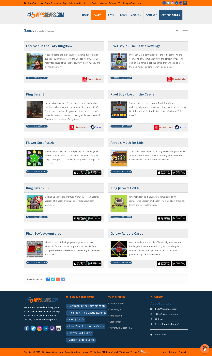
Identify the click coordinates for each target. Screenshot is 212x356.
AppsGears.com (133, 3)
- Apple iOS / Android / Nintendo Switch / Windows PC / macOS (90, 3)
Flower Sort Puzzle (80, 333)
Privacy (172, 352)
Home (178, 30)
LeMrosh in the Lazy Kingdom (87, 306)
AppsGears (33, 3)
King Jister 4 (116, 315)
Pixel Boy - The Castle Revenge (87, 312)
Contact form (160, 334)
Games (185, 30)
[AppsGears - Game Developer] (46, 15)
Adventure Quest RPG (121, 327)
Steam (98, 127)
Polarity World (117, 303)
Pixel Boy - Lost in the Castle (86, 326)
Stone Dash (115, 321)
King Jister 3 (76, 319)
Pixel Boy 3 (115, 309)
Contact (182, 352)
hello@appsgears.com (166, 308)
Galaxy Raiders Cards (82, 339)
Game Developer (53, 3)
